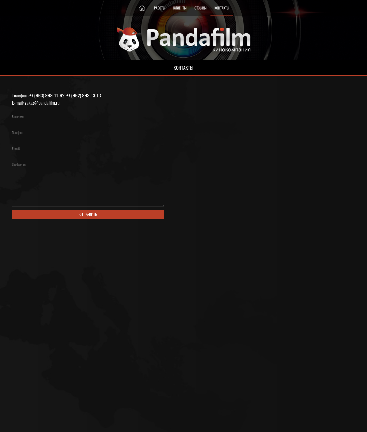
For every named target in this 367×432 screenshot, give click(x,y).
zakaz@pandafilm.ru (42, 102)
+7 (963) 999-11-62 (46, 95)
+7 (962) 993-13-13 (83, 95)
